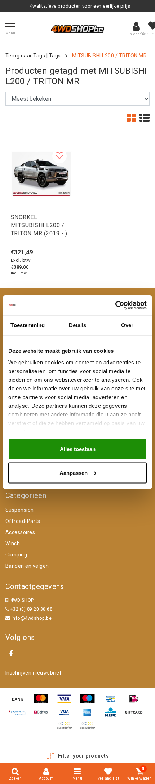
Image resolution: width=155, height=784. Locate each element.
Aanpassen (73, 472)
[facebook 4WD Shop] (10, 653)
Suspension (19, 510)
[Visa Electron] (66, 715)
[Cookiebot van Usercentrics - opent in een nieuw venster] (115, 305)
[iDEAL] (135, 702)
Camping (16, 555)
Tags (55, 56)
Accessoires (20, 532)
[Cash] (135, 715)
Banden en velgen (27, 566)
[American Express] (89, 715)
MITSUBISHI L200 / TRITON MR (109, 56)
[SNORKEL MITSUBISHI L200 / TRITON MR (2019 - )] (41, 174)
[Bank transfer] (20, 702)
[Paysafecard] (20, 715)
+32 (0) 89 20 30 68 (30, 609)
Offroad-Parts (22, 521)
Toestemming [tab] (27, 325)
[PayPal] (66, 728)
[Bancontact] (113, 702)
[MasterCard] (43, 702)
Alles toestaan (78, 449)
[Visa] (66, 702)
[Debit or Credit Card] (89, 728)
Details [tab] (78, 325)
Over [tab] (127, 325)
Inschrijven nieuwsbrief (33, 673)
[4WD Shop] (77, 29)
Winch (12, 543)
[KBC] (113, 715)
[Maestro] (89, 702)
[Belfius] (43, 715)
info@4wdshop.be (32, 618)
